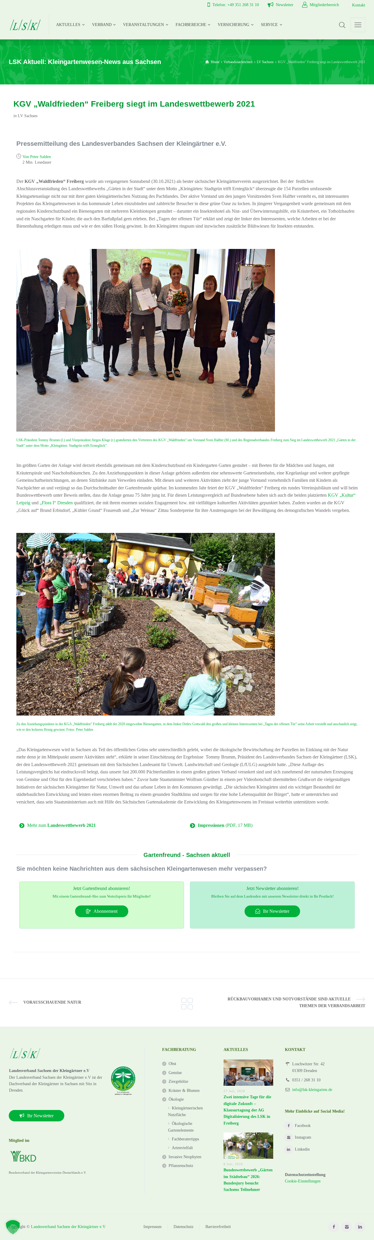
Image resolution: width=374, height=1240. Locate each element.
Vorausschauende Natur (52, 1002)
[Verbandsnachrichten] (187, 1002)
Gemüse (175, 1073)
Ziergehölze (178, 1081)
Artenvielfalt (182, 1148)
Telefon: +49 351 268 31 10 (235, 5)
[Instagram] (346, 1227)
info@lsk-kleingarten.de (312, 1089)
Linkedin (302, 1149)
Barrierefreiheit (218, 1227)
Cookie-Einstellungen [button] (303, 1181)
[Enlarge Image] (145, 340)
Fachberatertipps (185, 1139)
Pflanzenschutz (181, 1165)
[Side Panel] (358, 25)
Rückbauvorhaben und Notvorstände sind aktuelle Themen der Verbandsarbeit (296, 1002)
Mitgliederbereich (324, 5)
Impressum (152, 1227)
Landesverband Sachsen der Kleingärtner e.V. (68, 1227)
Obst (172, 1063)
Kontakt (358, 5)
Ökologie (176, 1099)
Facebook (303, 1125)
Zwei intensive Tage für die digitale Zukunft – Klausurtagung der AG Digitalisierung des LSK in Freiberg (247, 1110)
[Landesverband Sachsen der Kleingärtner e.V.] (25, 25)
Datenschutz (183, 1227)
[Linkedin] (359, 1227)
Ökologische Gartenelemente (181, 1126)
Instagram (303, 1137)
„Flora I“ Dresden (56, 502)
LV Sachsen (27, 116)
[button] (13, 1227)
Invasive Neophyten (185, 1157)
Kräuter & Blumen (184, 1090)
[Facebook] (333, 1227)
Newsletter (284, 5)
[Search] (342, 25)
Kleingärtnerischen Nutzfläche (185, 1111)
